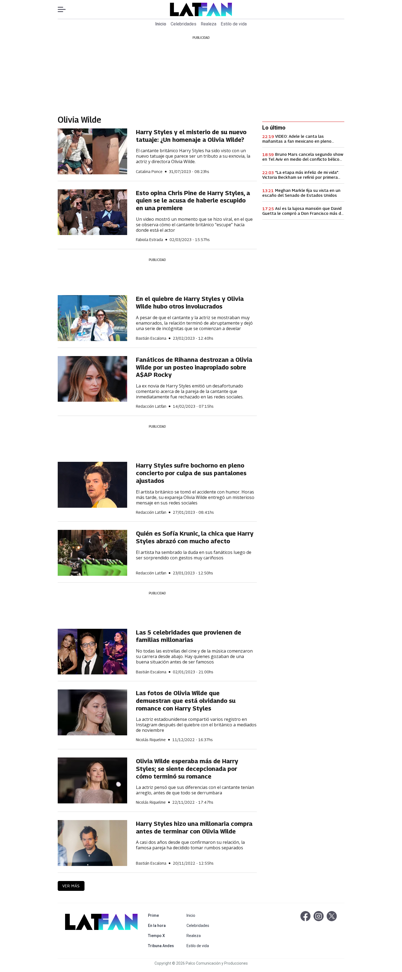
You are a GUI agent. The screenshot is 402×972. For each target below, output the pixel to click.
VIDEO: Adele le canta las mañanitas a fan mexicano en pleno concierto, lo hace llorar (296, 138)
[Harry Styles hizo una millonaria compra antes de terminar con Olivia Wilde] (92, 843)
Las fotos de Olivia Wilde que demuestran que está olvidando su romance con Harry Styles (185, 700)
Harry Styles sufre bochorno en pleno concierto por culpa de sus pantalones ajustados (191, 473)
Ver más (71, 885)
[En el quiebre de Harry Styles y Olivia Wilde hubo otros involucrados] (92, 318)
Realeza (208, 24)
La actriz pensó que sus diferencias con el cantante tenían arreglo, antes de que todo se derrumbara (195, 790)
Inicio (160, 24)
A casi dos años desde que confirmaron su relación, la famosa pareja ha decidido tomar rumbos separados (190, 845)
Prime (162, 915)
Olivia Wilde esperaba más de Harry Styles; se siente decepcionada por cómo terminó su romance (187, 768)
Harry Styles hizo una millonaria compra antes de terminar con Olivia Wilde (194, 827)
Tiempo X (162, 935)
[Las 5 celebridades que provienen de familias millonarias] (92, 652)
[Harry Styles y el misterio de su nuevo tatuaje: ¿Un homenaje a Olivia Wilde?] (92, 151)
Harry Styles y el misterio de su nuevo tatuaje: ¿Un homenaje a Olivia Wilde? (191, 135)
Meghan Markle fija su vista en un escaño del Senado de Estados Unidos (301, 193)
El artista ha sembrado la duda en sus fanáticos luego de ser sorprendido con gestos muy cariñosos (193, 555)
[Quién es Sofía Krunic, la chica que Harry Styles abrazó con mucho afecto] (92, 553)
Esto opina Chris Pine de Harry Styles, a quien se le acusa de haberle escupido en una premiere (193, 200)
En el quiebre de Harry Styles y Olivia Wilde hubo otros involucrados (190, 302)
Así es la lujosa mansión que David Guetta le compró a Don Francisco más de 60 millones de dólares (302, 211)
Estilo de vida (234, 24)
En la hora (162, 925)
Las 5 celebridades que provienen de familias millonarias (188, 636)
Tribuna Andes (162, 945)
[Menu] (64, 9)
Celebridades (183, 24)
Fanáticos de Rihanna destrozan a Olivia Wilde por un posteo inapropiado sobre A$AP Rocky (194, 367)
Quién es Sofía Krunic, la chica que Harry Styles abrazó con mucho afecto (195, 537)
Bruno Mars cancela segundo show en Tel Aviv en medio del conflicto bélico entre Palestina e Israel (302, 156)
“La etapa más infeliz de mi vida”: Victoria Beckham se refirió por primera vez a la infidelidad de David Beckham (300, 175)
